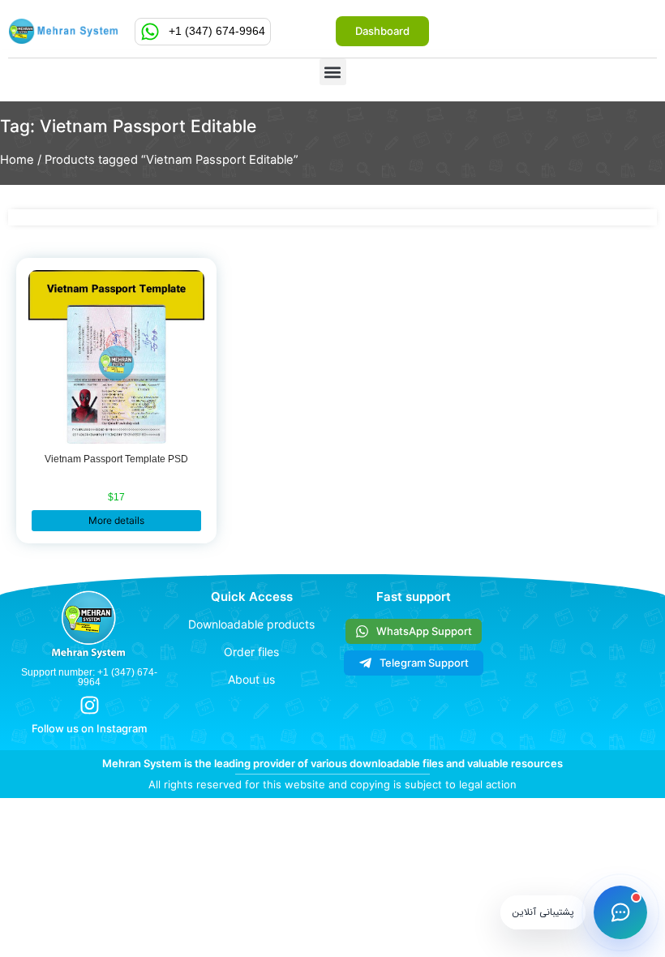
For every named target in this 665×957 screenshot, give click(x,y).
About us (251, 679)
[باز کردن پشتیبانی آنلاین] (620, 912)
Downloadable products (251, 624)
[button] (333, 71)
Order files (251, 652)
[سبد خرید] (315, 33)
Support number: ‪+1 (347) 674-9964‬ (89, 677)
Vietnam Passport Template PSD (116, 459)
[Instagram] (89, 705)
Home (17, 159)
